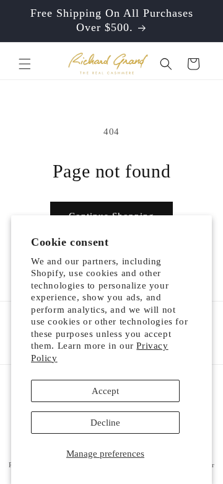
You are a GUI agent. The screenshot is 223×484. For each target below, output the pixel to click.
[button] (24, 64)
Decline (105, 423)
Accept (105, 391)
